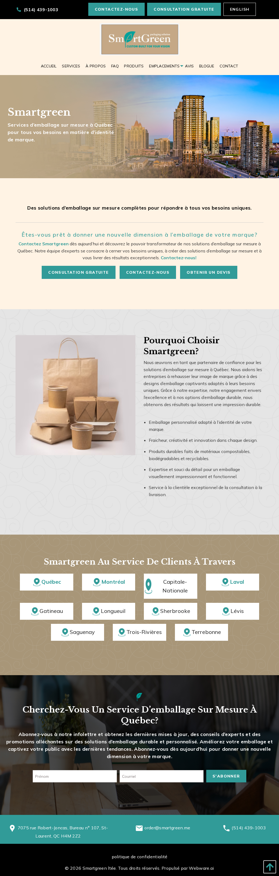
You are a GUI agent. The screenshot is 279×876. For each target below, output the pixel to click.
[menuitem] (48, 66)
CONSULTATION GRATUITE (184, 9)
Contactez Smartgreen (44, 243)
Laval (237, 581)
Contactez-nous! (178, 257)
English (240, 9)
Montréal (113, 581)
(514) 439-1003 (40, 9)
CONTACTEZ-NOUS (116, 9)
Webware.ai (201, 868)
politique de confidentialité (140, 856)
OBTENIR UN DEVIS (209, 272)
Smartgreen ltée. (100, 868)
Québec (51, 581)
